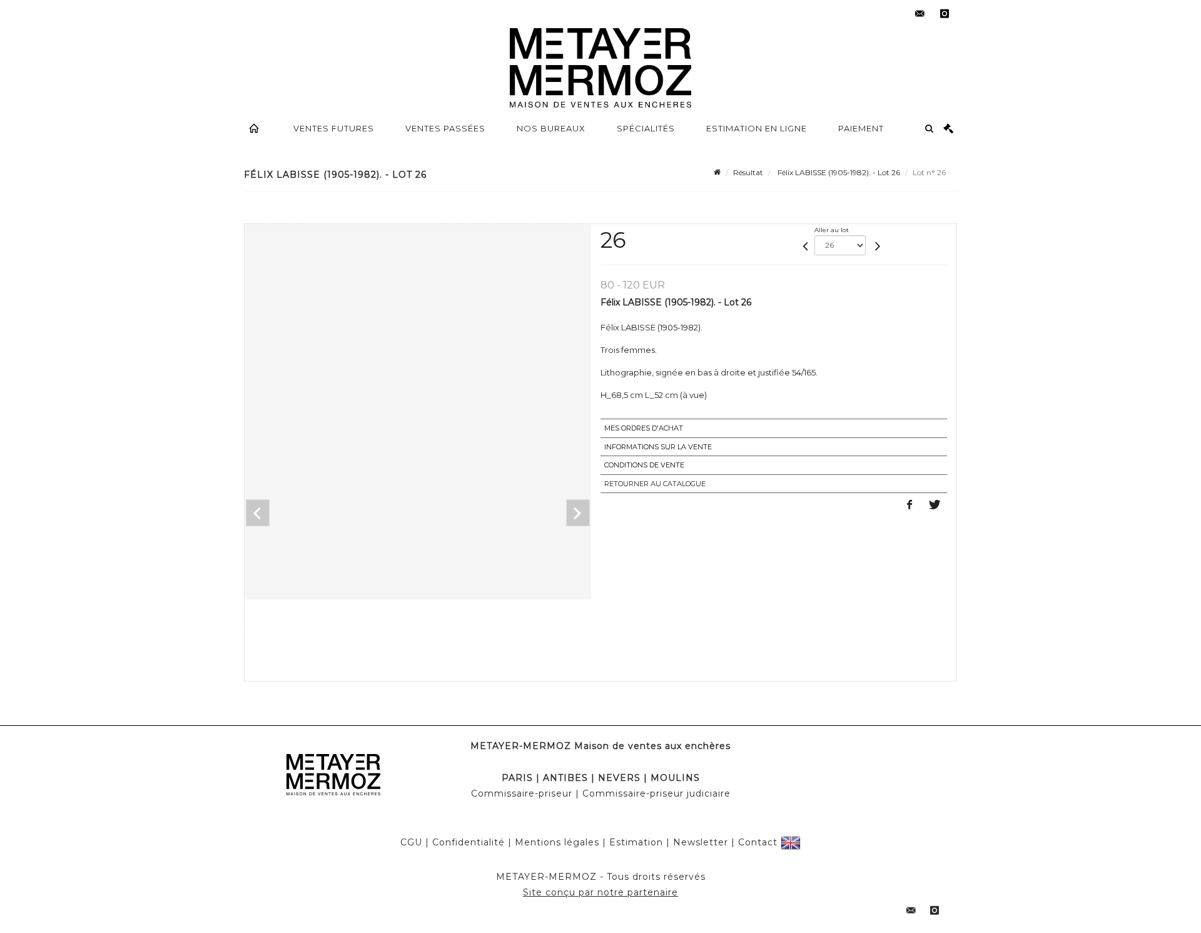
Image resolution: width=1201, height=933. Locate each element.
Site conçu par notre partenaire (600, 892)
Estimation (636, 842)
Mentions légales (557, 842)
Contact (758, 842)
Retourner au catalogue (655, 483)
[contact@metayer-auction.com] (919, 14)
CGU (411, 842)
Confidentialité (468, 842)
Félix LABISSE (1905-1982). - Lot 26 (838, 172)
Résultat (748, 172)
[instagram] (944, 14)
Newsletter (700, 842)
